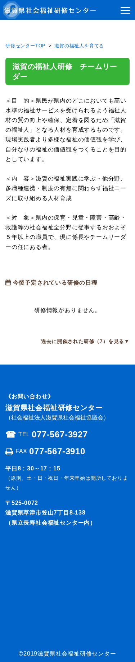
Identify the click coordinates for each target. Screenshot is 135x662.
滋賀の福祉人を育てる (79, 45)
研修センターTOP (25, 45)
